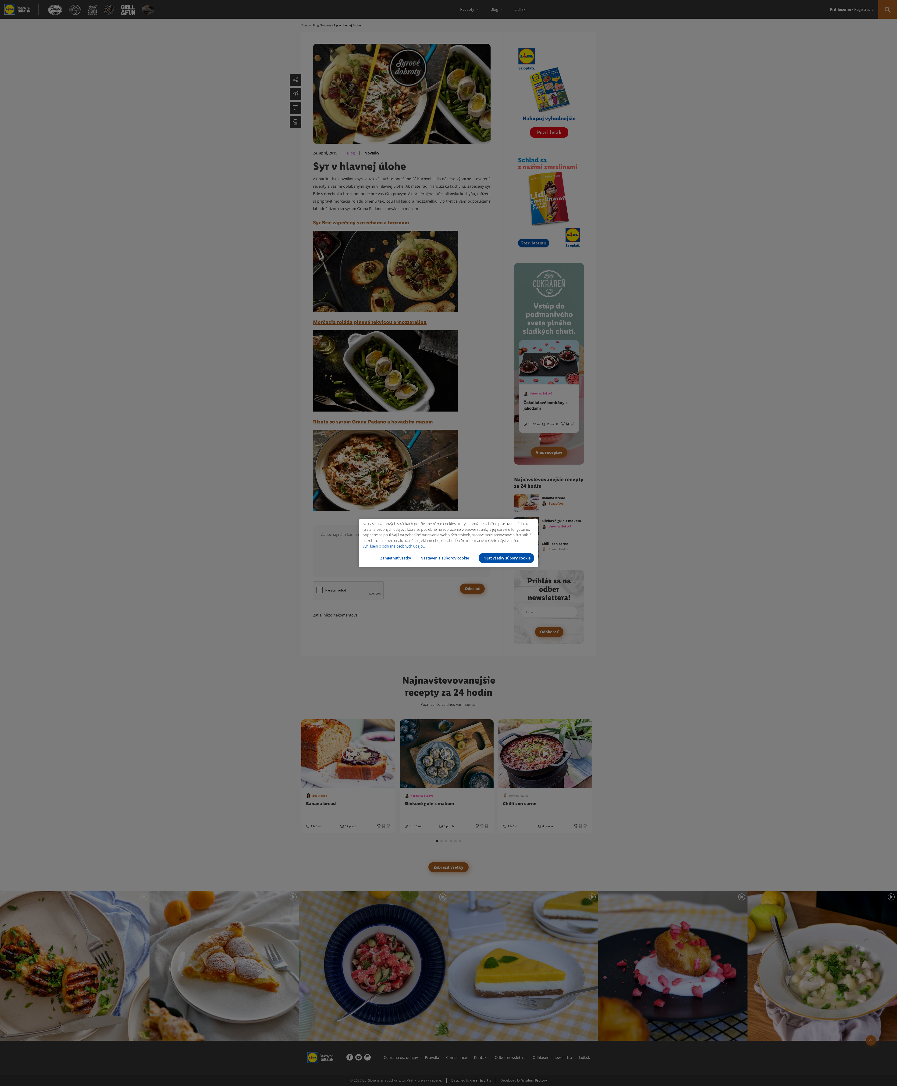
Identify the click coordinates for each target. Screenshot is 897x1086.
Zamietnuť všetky (395, 558)
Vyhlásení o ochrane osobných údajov (393, 546)
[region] (448, 543)
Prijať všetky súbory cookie (506, 558)
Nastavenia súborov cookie (444, 558)
